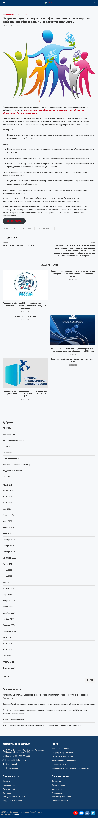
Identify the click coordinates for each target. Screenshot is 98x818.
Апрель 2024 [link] (8, 662)
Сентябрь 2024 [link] (9, 631)
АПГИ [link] (6, 228)
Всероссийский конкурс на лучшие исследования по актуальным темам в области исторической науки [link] (73, 273)
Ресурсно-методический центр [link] (16, 464)
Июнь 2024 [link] (7, 649)
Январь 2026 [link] (8, 533)
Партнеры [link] (7, 452)
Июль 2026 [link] (7, 497)
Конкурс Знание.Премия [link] (25, 316)
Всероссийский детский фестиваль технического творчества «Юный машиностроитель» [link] (42, 725)
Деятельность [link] (11, 776)
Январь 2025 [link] (8, 607)
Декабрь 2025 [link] (9, 539)
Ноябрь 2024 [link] (8, 619)
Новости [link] (6, 446)
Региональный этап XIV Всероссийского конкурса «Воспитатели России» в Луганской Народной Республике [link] (25, 305)
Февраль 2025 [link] (9, 601)
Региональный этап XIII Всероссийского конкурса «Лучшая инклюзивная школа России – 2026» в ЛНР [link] (25, 393)
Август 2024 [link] (8, 637)
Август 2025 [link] (8, 564)
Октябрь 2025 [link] (9, 552)
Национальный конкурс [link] (22, 228)
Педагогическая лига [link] (44, 228)
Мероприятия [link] (9, 434)
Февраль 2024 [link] (9, 668)
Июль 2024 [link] (7, 643)
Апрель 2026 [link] (8, 515)
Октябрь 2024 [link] (9, 625)
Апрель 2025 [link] (8, 588)
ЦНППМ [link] (6, 477)
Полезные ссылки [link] (11, 458)
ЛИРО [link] (55, 744)
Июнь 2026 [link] (7, 503)
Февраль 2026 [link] (9, 527)
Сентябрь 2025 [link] (9, 558)
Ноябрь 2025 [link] (8, 545)
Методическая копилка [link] (13, 440)
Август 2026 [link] (8, 490)
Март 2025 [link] (7, 594)
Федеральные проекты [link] (13, 471)
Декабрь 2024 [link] (9, 613)
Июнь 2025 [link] (7, 576)
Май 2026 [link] (7, 509)
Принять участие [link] (14, 221)
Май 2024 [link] (7, 656)
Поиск (6, 676)
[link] (48, 3)
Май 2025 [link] (7, 582)
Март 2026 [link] (7, 521)
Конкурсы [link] (7, 428)
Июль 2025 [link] (7, 570)
